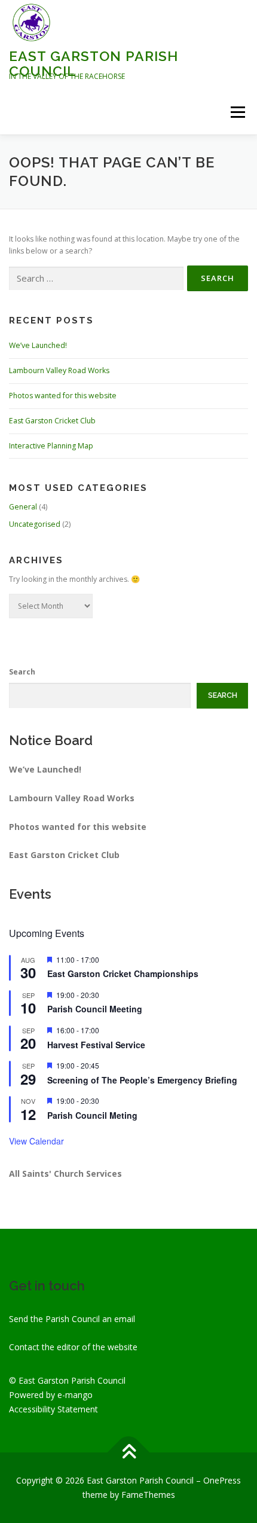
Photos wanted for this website (63, 395)
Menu (237, 112)
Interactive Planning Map (51, 446)
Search (22, 672)
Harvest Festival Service (96, 1045)
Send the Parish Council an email (72, 1318)
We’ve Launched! (38, 345)
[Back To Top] (129, 1453)
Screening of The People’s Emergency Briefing (142, 1080)
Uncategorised (34, 524)
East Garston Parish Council (93, 63)
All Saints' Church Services (65, 1173)
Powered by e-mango (51, 1394)
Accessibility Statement (53, 1409)
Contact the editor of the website (73, 1347)
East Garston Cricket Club (52, 421)
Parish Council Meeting (94, 1009)
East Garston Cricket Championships (122, 973)
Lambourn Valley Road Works (59, 370)
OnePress (222, 1480)
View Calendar (36, 1141)
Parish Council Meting (92, 1115)
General (23, 507)
